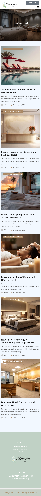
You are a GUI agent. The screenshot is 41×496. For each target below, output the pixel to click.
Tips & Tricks (8, 49)
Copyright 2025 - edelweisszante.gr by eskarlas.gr (20, 493)
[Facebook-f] (18, 467)
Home (21, 27)
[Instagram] (22, 467)
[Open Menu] (38, 7)
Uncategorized (17, 49)
